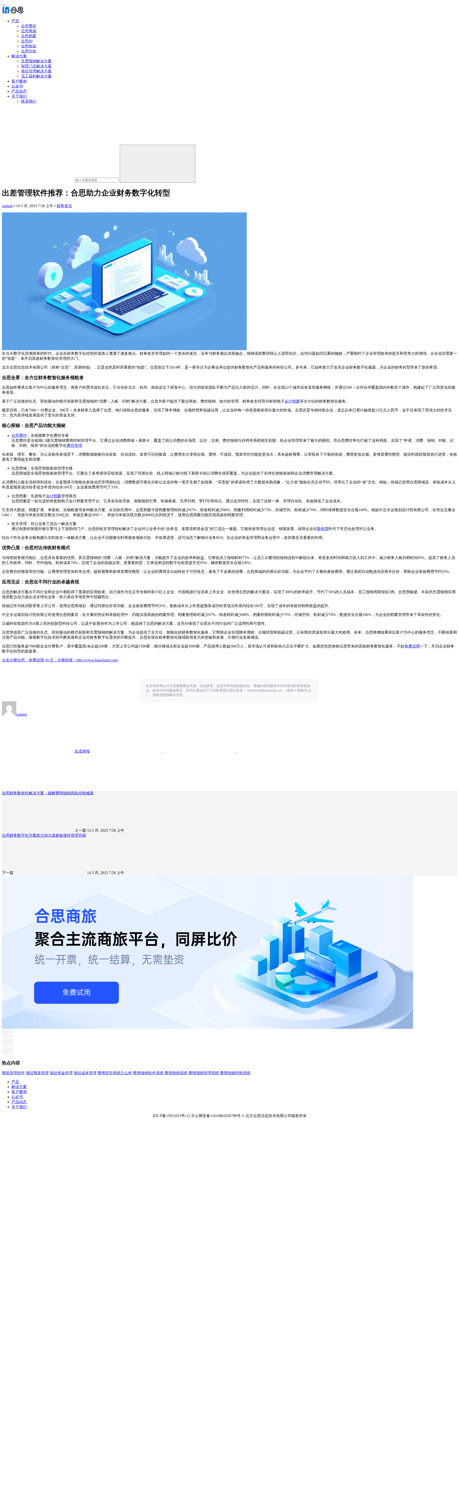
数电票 (322, 529)
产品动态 (19, 91)
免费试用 (412, 646)
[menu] (4, 5)
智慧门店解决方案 (36, 66)
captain (7, 206)
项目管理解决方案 (36, 71)
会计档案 (292, 401)
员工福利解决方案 (36, 76)
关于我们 (19, 96)
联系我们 (28, 101)
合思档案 (28, 36)
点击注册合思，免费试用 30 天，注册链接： (39, 660)
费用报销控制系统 (235, 1073)
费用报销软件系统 (148, 1073)
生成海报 (82, 751)
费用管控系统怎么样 (115, 1073)
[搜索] (157, 164)
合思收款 (28, 46)
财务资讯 (64, 206)
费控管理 (74, 445)
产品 (15, 21)
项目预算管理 (37, 1073)
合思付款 (28, 51)
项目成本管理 (85, 1073)
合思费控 (28, 26)
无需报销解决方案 (36, 61)
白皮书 (17, 86)
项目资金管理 (61, 1073)
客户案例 (19, 81)
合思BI (27, 41)
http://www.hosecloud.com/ (97, 660)
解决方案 (19, 56)
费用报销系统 (175, 1073)
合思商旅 (28, 31)
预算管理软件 (13, 1073)
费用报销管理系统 (203, 1073)
